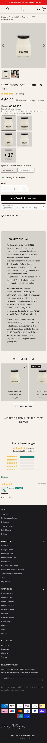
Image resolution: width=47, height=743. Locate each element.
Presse (3, 625)
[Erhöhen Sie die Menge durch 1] (24, 189)
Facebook (5, 645)
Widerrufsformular (8, 557)
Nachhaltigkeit (7, 621)
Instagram (5, 649)
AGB (3, 578)
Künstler (4, 613)
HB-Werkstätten (7, 593)
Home (3, 17)
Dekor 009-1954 (15, 394)
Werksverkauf (6, 597)
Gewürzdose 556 (28, 17)
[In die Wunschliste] (25, 367)
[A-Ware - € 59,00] (9, 173)
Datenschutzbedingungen (16, 690)
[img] (7, 484)
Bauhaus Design (7, 617)
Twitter (4, 657)
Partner (4, 633)
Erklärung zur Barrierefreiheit (12, 570)
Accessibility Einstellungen (11, 573)
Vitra (3, 629)
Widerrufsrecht (7, 554)
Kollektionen (6, 530)
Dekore (4, 534)
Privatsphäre (6, 562)
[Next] (43, 45)
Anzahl (4, 183)
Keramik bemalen (8, 605)
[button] (7, 93)
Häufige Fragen (7, 549)
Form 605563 (14, 17)
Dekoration (5, 522)
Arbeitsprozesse (7, 609)
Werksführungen (7, 601)
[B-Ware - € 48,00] (26, 173)
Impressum (5, 581)
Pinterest (4, 653)
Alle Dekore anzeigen (23, 406)
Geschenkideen (7, 526)
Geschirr (4, 514)
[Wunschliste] (38, 9)
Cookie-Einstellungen (9, 565)
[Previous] (4, 45)
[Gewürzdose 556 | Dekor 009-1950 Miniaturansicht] (5, 74)
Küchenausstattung (9, 518)
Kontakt (4, 546)
